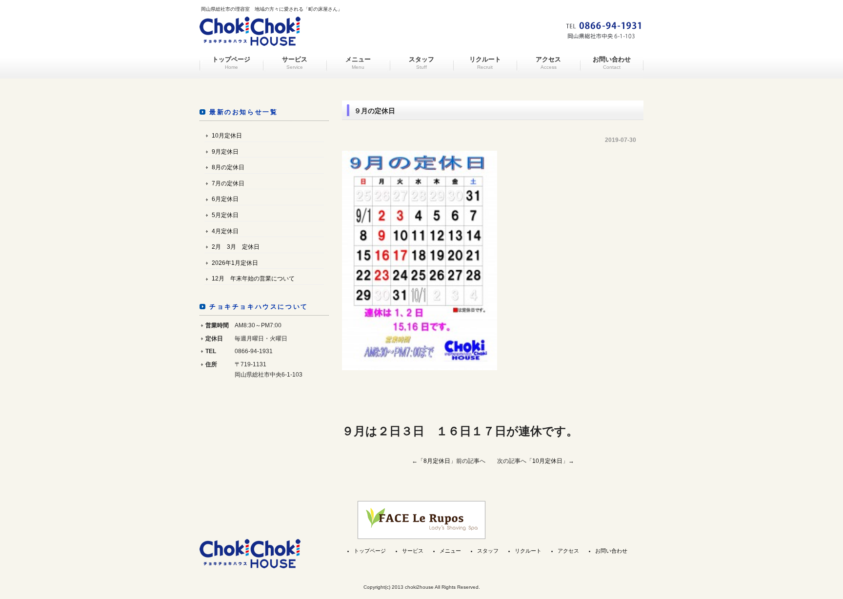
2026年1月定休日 (235, 263)
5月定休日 (225, 215)
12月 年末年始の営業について (253, 278)
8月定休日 (436, 461)
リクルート (485, 63)
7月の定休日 (228, 183)
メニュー (358, 63)
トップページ (231, 63)
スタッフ (421, 63)
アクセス (548, 63)
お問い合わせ (612, 63)
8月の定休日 (228, 167)
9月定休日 (225, 151)
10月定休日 (547, 461)
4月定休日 (225, 231)
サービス (294, 63)
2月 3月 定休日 (236, 246)
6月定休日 (225, 199)
